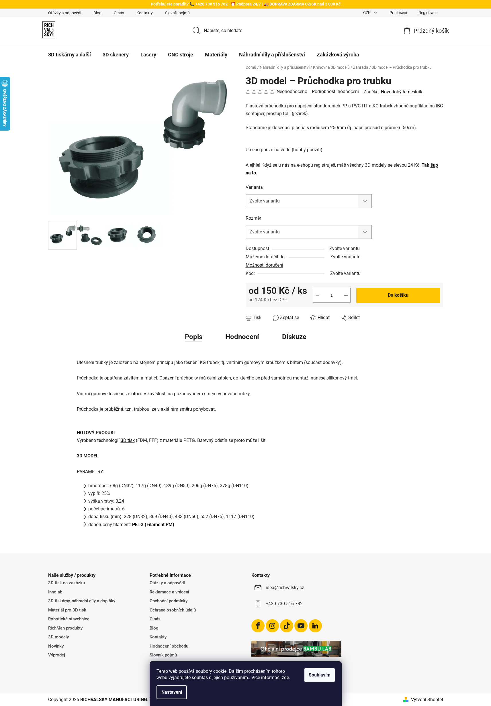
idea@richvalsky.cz (285, 587)
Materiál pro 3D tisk (67, 610)
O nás (119, 13)
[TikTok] (286, 625)
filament (121, 524)
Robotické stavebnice (68, 619)
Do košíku (398, 295)
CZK (367, 12)
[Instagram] (272, 625)
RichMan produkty (65, 628)
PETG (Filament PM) (153, 524)
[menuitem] (69, 54)
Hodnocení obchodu (169, 646)
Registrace (427, 12)
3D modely (58, 637)
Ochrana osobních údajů (173, 610)
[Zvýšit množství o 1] (346, 295)
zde (285, 677)
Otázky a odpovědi (64, 13)
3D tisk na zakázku (66, 582)
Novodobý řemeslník (401, 92)
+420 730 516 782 (284, 603)
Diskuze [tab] (294, 337)
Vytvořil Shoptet (427, 699)
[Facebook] (258, 625)
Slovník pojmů (177, 13)
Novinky (56, 646)
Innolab (55, 592)
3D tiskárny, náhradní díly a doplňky (81, 600)
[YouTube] (301, 625)
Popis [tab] (193, 337)
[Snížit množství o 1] (317, 295)
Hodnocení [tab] (242, 337)
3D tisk (128, 440)
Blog (97, 13)
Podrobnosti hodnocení (335, 91)
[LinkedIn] (315, 625)
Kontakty (144, 13)
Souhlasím (319, 675)
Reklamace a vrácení (169, 592)
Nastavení (171, 692)
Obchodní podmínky (168, 600)
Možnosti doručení (264, 265)
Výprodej (56, 655)
